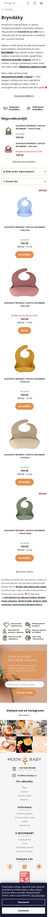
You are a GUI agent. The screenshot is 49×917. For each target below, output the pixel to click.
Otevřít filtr (12, 181)
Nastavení (23, 902)
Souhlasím (23, 910)
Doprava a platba (24, 795)
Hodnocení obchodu (24, 851)
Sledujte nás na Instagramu (25, 710)
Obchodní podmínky (24, 813)
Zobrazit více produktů (23, 161)
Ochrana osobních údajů (24, 817)
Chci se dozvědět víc (23, 95)
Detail (24, 330)
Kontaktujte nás (24, 839)
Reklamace (24, 799)
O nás (24, 843)
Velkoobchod (24, 825)
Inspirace (24, 791)
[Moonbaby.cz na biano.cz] (24, 877)
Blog (24, 787)
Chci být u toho (24, 692)
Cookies (24, 821)
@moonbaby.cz (24, 715)
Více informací (38, 895)
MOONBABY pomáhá (24, 847)
